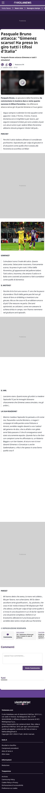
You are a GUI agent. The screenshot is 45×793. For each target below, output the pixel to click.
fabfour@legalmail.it (9, 732)
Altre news (6, 754)
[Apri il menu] (3, 2)
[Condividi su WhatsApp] (2, 64)
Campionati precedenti (10, 748)
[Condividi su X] (10, 64)
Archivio (5, 777)
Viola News (6, 8)
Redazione (5, 765)
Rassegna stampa (33, 8)
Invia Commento (32, 668)
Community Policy (8, 779)
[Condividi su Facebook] (6, 64)
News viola (19, 8)
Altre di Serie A (7, 751)
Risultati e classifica (9, 745)
